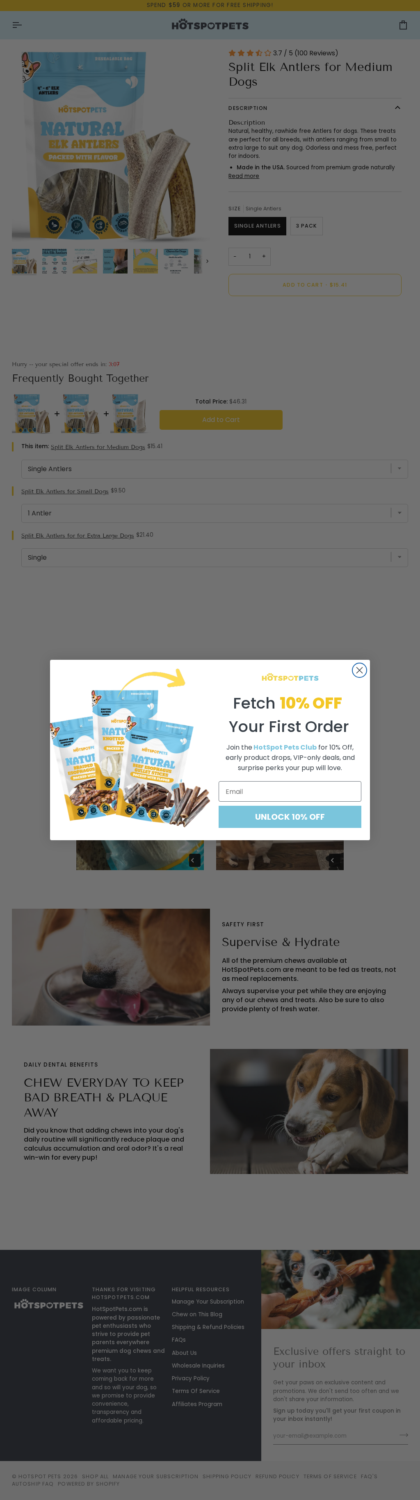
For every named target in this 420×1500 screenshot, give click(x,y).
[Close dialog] (359, 670)
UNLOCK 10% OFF (290, 817)
